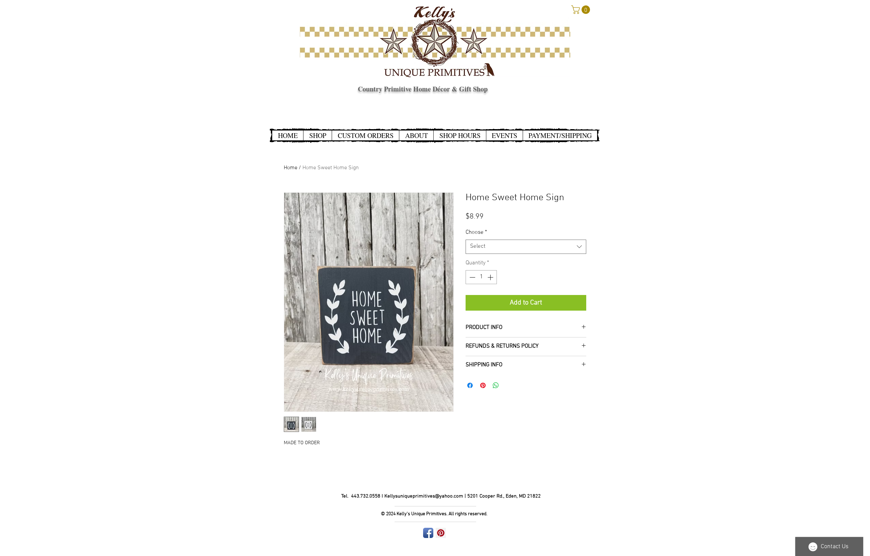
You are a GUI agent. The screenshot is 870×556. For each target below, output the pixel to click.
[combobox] (526, 247)
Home (290, 167)
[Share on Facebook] (470, 385)
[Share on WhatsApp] (496, 385)
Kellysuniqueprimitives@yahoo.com (423, 496)
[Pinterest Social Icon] (441, 533)
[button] (581, 9)
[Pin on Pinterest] (483, 385)
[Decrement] (472, 277)
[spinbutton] (481, 277)
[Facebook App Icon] (428, 533)
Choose (476, 232)
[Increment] (491, 277)
